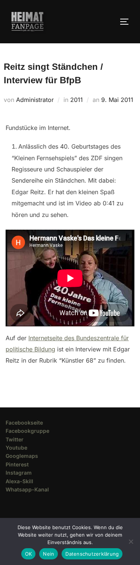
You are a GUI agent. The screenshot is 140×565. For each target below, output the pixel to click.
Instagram (19, 472)
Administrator (35, 99)
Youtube (16, 447)
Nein (48, 554)
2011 (76, 99)
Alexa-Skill (19, 481)
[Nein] (130, 541)
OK (28, 554)
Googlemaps (22, 456)
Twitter (15, 439)
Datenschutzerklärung (92, 554)
